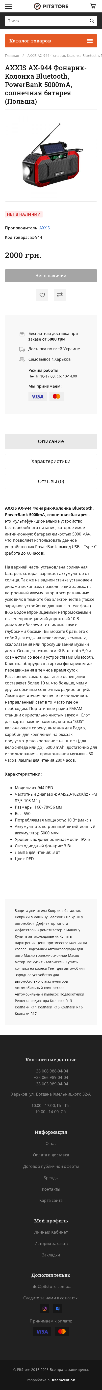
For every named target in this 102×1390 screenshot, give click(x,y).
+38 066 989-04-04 (51, 1077)
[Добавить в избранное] (42, 294)
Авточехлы (55, 962)
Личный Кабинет (51, 1232)
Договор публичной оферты (51, 1166)
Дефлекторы (25, 929)
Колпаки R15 (49, 1007)
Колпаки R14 (26, 1007)
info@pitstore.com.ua (51, 1286)
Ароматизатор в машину (58, 929)
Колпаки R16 (72, 1007)
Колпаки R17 (26, 1013)
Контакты (51, 1189)
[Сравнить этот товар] (59, 294)
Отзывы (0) (51, 481)
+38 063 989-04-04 (51, 1084)
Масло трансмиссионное (45, 955)
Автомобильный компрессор (40, 987)
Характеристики (51, 461)
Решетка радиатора (32, 1000)
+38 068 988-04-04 (51, 1071)
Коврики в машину (31, 917)
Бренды (51, 1177)
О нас (51, 1143)
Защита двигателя (31, 910)
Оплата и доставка (51, 1155)
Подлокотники (72, 994)
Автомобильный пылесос (37, 994)
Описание (51, 441)
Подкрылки (37, 949)
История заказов (50, 1243)
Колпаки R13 (61, 1000)
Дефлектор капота (52, 923)
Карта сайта (51, 1200)
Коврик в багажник (64, 910)
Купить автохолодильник (36, 936)
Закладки (51, 1255)
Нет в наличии (50, 275)
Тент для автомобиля (66, 968)
